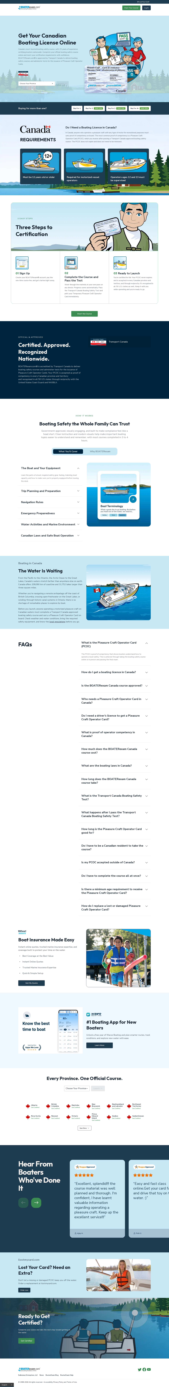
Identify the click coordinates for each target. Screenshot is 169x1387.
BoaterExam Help (66, 1375)
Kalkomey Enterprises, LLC (28, 1375)
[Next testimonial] (36, 1203)
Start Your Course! (131, 8)
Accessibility (48, 1382)
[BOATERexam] (29, 8)
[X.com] (140, 1369)
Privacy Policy (58, 1382)
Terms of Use (72, 1382)
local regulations (57, 621)
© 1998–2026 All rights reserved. (30, 1382)
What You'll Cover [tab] (68, 451)
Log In (146, 8)
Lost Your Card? (144, 2)
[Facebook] (144, 1369)
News (42, 1375)
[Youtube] (149, 1369)
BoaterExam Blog (52, 1375)
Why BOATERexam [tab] (100, 451)
